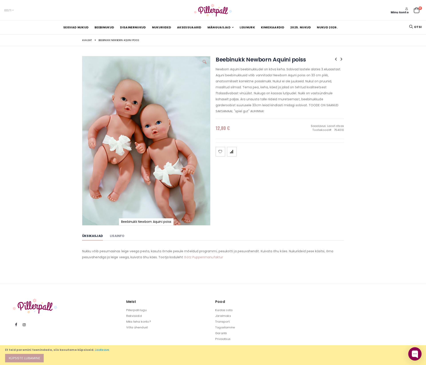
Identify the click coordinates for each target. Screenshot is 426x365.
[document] (213, 355)
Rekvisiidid (134, 316)
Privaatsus (223, 339)
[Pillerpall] (213, 10)
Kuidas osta (224, 310)
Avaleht (87, 40)
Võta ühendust (137, 327)
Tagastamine (225, 327)
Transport (222, 322)
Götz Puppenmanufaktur (203, 257)
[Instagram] (24, 325)
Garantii (221, 333)
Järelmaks (223, 316)
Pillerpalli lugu (136, 310)
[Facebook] (16, 325)
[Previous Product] (335, 59)
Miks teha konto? (138, 322)
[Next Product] (341, 59)
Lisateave (102, 350)
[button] (204, 65)
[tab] (96, 236)
